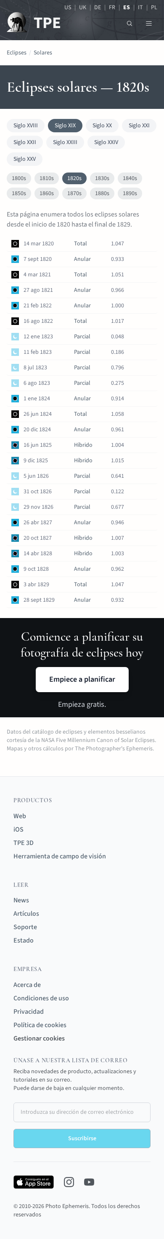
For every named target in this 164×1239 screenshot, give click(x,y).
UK (82, 7)
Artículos (26, 913)
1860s (47, 193)
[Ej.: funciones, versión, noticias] (129, 23)
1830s (102, 178)
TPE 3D (23, 842)
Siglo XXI (139, 125)
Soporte (25, 927)
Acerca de (27, 984)
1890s (130, 193)
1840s (130, 178)
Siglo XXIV (106, 142)
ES (126, 7)
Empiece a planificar (82, 679)
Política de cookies (39, 1025)
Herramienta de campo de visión (59, 856)
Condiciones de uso (41, 998)
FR (112, 7)
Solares (43, 53)
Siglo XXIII (65, 142)
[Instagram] (69, 1182)
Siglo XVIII (25, 125)
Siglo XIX (65, 125)
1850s (19, 193)
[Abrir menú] (148, 23)
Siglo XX (102, 125)
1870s (74, 193)
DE (97, 7)
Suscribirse (82, 1138)
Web (19, 816)
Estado (23, 940)
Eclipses (16, 53)
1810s (47, 178)
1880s (102, 193)
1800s (19, 178)
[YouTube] (89, 1182)
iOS (18, 829)
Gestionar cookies (39, 1038)
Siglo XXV (24, 159)
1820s (74, 178)
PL (154, 7)
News (21, 900)
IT (140, 7)
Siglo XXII (24, 142)
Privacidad (28, 1011)
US (67, 7)
